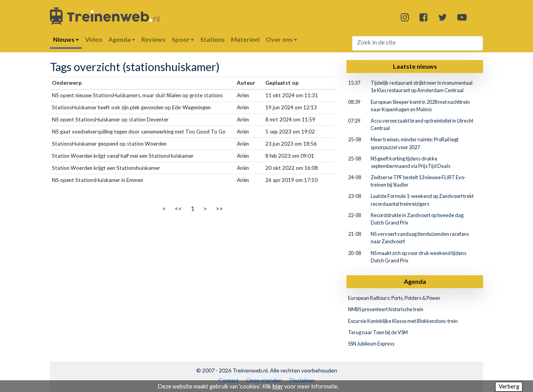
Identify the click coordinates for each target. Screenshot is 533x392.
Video (93, 39)
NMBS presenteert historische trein (385, 309)
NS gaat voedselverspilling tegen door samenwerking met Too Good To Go (139, 131)
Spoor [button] (181, 39)
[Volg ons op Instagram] (404, 17)
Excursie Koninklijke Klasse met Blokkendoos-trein (403, 321)
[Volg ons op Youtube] (462, 17)
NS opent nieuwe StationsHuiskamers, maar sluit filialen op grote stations (137, 95)
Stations (212, 39)
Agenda (415, 281)
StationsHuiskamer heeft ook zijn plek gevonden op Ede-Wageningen (131, 107)
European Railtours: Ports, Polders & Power (394, 298)
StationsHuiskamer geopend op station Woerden (109, 144)
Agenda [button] (120, 39)
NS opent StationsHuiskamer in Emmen (97, 180)
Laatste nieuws (415, 66)
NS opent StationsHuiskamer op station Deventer (110, 119)
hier (277, 386)
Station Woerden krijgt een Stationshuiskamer (106, 168)
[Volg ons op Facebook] (423, 17)
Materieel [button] (245, 39)
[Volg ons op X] (442, 17)
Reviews (153, 39)
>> (219, 208)
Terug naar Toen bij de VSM (378, 332)
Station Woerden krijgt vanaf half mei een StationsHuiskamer (123, 156)
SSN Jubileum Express (371, 343)
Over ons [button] (280, 39)
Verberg (509, 386)
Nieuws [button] (64, 39)
